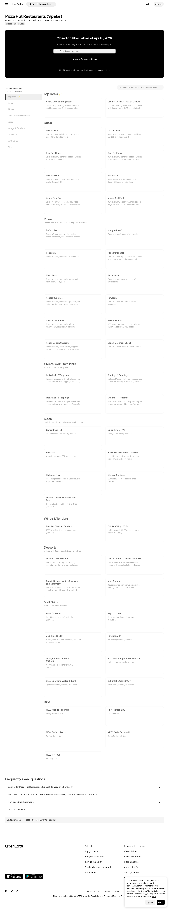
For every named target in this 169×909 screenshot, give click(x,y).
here (154, 896)
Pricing (118, 891)
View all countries (133, 856)
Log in (147, 4)
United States (14, 820)
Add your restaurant (94, 856)
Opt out (150, 902)
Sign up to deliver (93, 862)
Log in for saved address (86, 59)
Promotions (90, 872)
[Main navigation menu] (6, 4)
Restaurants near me (134, 846)
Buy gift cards (91, 851)
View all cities (130, 851)
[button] (84, 787)
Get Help (88, 846)
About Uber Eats (132, 867)
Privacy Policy (93, 891)
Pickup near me (132, 862)
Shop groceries (131, 872)
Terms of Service (120, 896)
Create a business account (97, 867)
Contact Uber (104, 70)
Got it (160, 902)
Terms (107, 891)
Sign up (158, 4)
